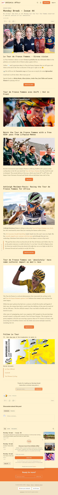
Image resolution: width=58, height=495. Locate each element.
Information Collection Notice (28, 462)
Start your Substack (25, 488)
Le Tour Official (10, 369)
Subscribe (46, 2)
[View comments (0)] (9, 21)
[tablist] (9, 410)
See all (6, 463)
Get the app (36, 488)
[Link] (1, 56)
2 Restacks (14, 395)
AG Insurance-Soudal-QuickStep (15, 234)
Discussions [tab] (14, 428)
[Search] (37, 2)
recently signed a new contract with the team (19, 236)
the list (12, 337)
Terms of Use (36, 461)
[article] (29, 436)
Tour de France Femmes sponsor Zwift (17, 298)
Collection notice (38, 485)
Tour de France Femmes (32, 171)
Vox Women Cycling (11, 376)
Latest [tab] (8, 428)
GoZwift (7, 373)
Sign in (53, 2)
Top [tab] (5, 428)
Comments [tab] (6, 411)
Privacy (28, 485)
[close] (42, 440)
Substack (22, 492)
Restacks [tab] (13, 411)
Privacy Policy (40, 462)
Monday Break (7, 8)
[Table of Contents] (2, 247)
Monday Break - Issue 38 (12, 433)
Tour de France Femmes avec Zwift (42, 228)
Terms (32, 485)
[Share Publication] (40, 2)
